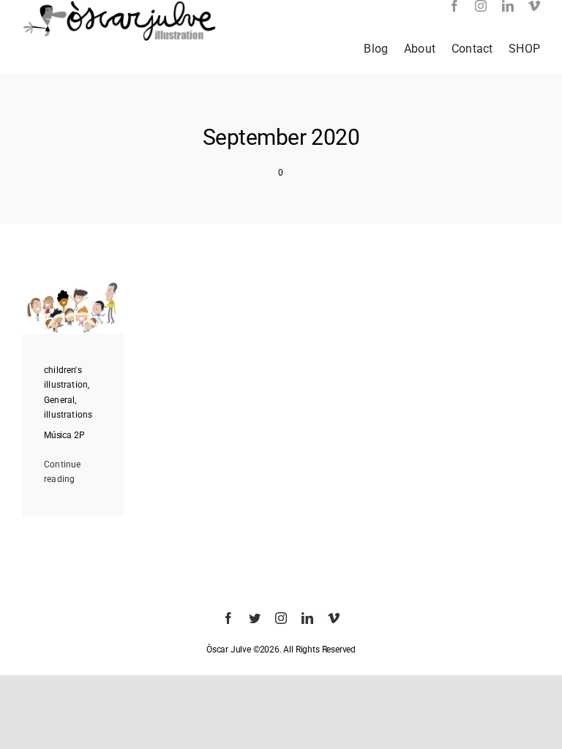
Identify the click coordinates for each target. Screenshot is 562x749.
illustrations (68, 415)
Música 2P (64, 435)
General (59, 400)
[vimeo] (534, 6)
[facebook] (454, 6)
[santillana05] (73, 287)
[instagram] (481, 6)
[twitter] (255, 618)
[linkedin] (508, 6)
